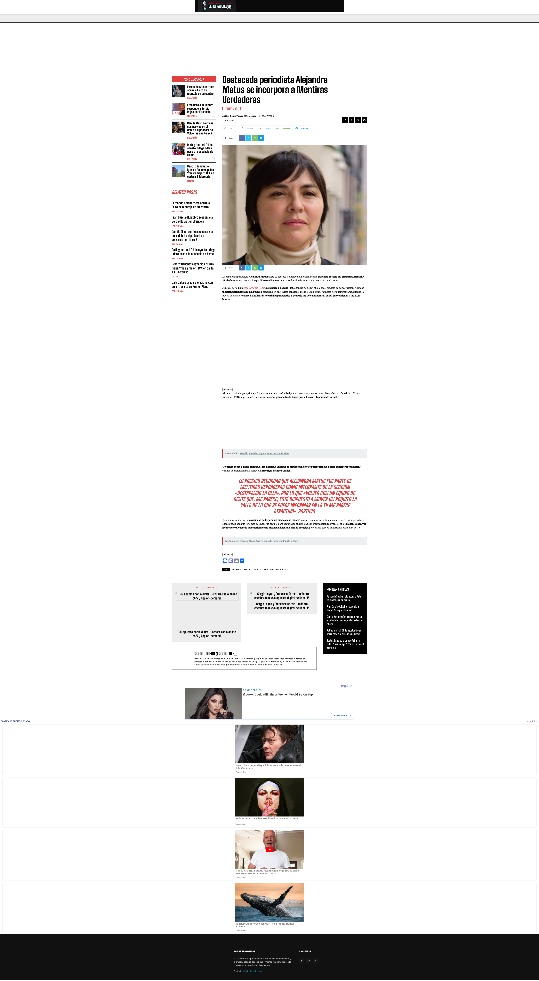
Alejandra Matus (241, 570)
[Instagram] (308, 960)
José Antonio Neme (254, 287)
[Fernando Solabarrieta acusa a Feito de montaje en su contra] (178, 91)
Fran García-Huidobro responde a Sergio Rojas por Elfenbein (200, 108)
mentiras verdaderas (276, 570)
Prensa (191, 181)
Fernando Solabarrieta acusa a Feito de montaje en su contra (200, 90)
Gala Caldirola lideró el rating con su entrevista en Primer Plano (192, 284)
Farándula (192, 116)
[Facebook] (345, 120)
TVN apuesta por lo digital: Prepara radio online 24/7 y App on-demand (206, 634)
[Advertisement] (269, 43)
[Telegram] (364, 120)
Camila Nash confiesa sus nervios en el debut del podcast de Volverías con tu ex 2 (200, 128)
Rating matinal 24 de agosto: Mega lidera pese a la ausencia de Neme (200, 150)
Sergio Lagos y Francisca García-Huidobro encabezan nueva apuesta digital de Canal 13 (281, 606)
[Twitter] (351, 120)
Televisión (192, 98)
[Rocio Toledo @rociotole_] (184, 658)
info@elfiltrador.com (252, 971)
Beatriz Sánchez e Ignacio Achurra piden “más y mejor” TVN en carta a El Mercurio (200, 171)
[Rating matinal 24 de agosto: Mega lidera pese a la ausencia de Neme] (178, 149)
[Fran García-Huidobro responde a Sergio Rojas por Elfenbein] (178, 109)
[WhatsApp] (358, 120)
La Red (257, 570)
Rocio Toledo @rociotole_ (243, 116)
